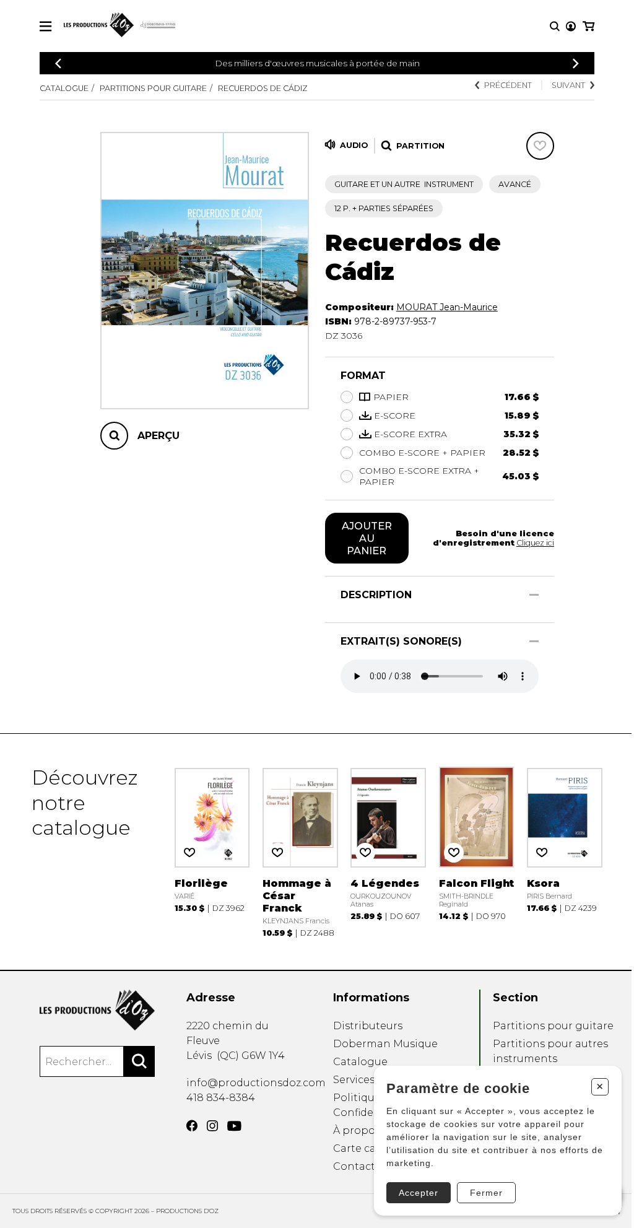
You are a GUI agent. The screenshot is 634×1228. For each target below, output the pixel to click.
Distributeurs (367, 1026)
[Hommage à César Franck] (300, 851)
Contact (354, 1166)
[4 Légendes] (388, 851)
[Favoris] (540, 146)
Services (354, 1080)
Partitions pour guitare (153, 88)
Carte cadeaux (370, 1148)
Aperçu (158, 436)
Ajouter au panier (367, 538)
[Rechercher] (139, 1061)
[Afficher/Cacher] (534, 595)
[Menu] (45, 26)
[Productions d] (97, 1010)
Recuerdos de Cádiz (263, 88)
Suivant (568, 85)
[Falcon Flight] (477, 851)
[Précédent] (58, 63)
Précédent (508, 85)
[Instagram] (212, 1126)
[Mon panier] (588, 26)
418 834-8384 (220, 1098)
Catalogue (64, 88)
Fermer (486, 1193)
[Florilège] (212, 851)
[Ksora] (564, 851)
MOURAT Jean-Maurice (447, 307)
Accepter (418, 1193)
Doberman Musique (385, 1044)
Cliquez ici (535, 542)
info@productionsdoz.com (256, 1083)
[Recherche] (555, 26)
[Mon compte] (571, 26)
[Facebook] (192, 1126)
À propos (356, 1130)
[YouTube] (234, 1126)
